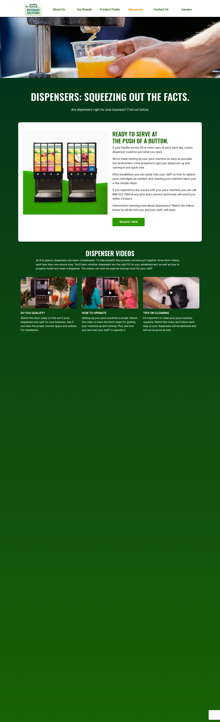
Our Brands (84, 9)
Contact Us (161, 9)
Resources (136, 9)
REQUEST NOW (129, 221)
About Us (59, 9)
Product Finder (110, 9)
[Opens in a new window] (49, 293)
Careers (186, 9)
